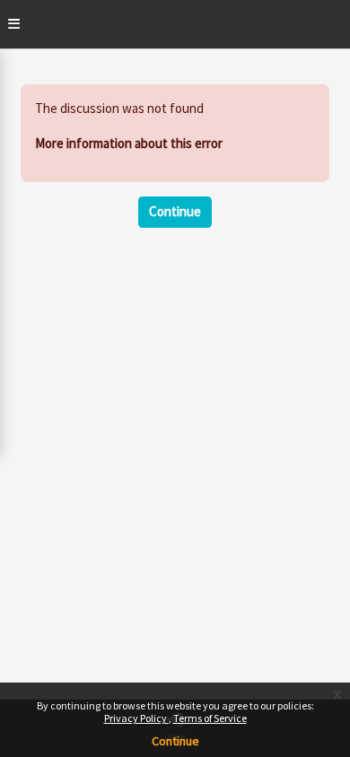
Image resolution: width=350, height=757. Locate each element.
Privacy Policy (136, 718)
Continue (175, 741)
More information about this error (129, 143)
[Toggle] (14, 24)
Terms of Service (210, 718)
